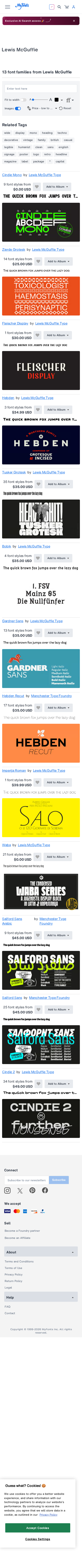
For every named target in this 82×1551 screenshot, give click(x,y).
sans (51, 147)
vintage (28, 140)
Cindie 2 (8, 1072)
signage (9, 154)
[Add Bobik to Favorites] (38, 558)
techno (62, 133)
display (20, 133)
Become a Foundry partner (22, 1231)
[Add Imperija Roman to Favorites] (37, 782)
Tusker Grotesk (14, 472)
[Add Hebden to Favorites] (38, 410)
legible (8, 147)
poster (24, 154)
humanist (24, 147)
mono (33, 133)
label (25, 161)
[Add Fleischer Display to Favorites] (37, 335)
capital (60, 161)
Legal (8, 1288)
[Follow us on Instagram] (9, 1190)
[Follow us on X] (21, 1190)
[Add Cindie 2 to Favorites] (38, 1084)
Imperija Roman (14, 770)
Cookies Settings (37, 1539)
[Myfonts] (22, 8)
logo (36, 154)
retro (47, 154)
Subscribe (59, 1180)
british (55, 140)
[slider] (40, 99)
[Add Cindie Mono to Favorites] (37, 187)
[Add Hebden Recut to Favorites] (38, 708)
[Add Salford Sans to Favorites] (38, 1009)
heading (47, 133)
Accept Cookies (37, 1528)
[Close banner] (74, 21)
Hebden (8, 397)
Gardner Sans (12, 621)
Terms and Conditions (19, 1261)
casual (68, 140)
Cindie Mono (12, 174)
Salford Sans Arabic (12, 921)
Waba (6, 845)
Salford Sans (12, 997)
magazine (10, 161)
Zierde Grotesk (13, 249)
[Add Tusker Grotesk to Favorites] (38, 484)
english (63, 147)
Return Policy (13, 1281)
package (38, 161)
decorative (11, 140)
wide (7, 133)
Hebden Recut (13, 695)
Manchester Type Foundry (51, 695)
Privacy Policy (13, 1275)
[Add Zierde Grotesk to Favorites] (38, 261)
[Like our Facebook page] (47, 1190)
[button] (58, 100)
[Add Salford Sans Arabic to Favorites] (38, 935)
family (42, 140)
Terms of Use (13, 1268)
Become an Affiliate (17, 1238)
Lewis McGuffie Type (45, 174)
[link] (66, 7)
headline (61, 154)
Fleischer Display (15, 323)
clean (38, 147)
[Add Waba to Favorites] (37, 857)
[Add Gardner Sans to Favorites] (38, 633)
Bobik (6, 546)
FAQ (7, 1307)
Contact (10, 1313)
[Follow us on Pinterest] (34, 1190)
